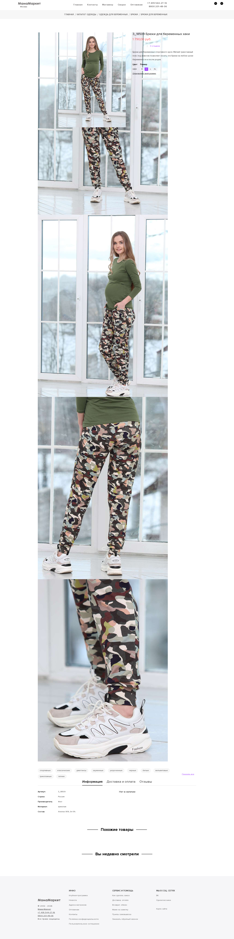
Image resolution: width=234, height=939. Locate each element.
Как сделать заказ (121, 895)
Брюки (134, 14)
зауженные (98, 770)
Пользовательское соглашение (84, 924)
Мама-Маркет (44, 909)
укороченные (116, 770)
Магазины (107, 5)
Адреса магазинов (78, 905)
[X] (141, 90)
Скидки (122, 5)
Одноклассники (163, 900)
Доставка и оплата (121, 782)
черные (132, 770)
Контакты (92, 5)
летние (61, 776)
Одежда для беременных (113, 14)
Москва (23, 7)
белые (146, 770)
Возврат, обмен (119, 905)
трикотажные (46, 776)
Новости (73, 900)
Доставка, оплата (120, 900)
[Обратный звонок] (201, 5)
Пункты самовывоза (121, 914)
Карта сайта (161, 909)
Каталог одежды (86, 14)
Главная (78, 5)
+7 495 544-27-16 (157, 3)
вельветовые (161, 770)
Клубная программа (78, 895)
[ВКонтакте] (134, 90)
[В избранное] (133, 82)
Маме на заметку (120, 909)
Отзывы (145, 782)
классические (63, 770)
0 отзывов (155, 46)
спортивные (45, 770)
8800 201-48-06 (158, 6)
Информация (92, 782)
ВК (157, 895)
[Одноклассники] (138, 90)
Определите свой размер (144, 73)
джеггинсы (81, 770)
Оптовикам (136, 5)
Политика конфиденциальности (84, 919)
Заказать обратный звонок (125, 919)
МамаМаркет (29, 3)
